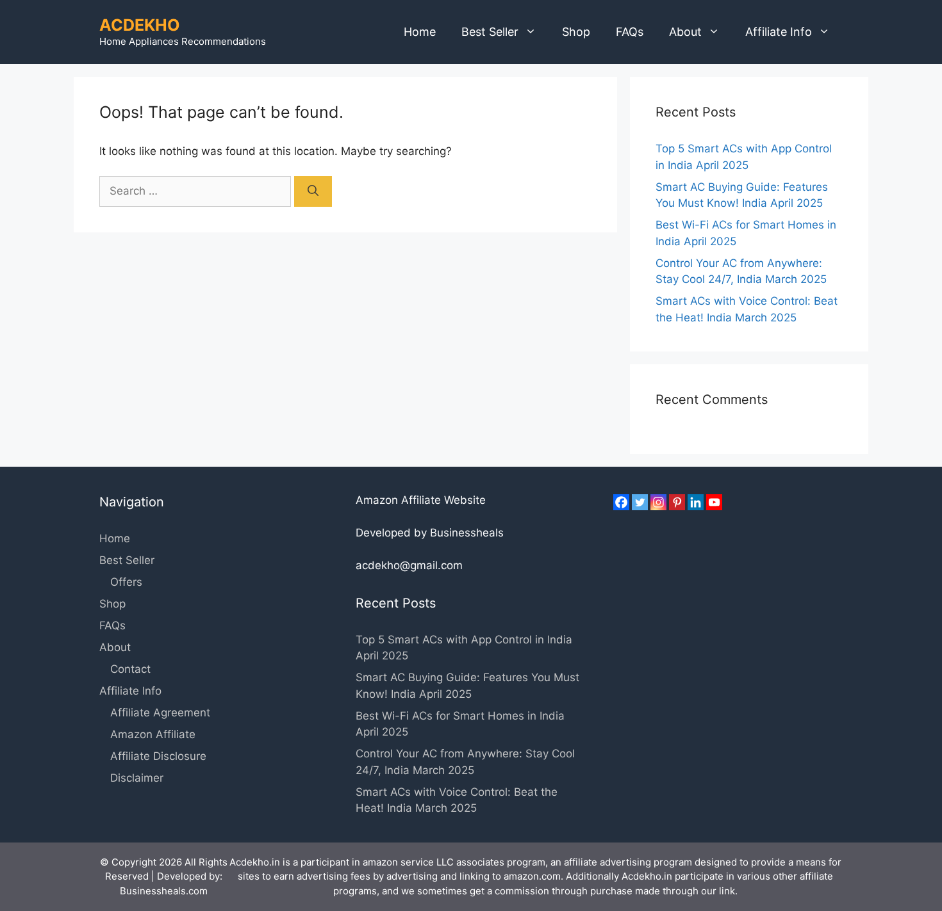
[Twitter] (640, 502)
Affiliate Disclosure (158, 756)
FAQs (629, 31)
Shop (576, 31)
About (685, 31)
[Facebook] (621, 502)
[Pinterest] (677, 502)
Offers (126, 582)
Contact (130, 669)
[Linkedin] (696, 502)
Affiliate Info (778, 31)
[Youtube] (714, 502)
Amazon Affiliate (152, 734)
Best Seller (489, 31)
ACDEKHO (139, 25)
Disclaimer (136, 777)
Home (420, 31)
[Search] (313, 191)
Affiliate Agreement (160, 712)
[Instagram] (658, 502)
